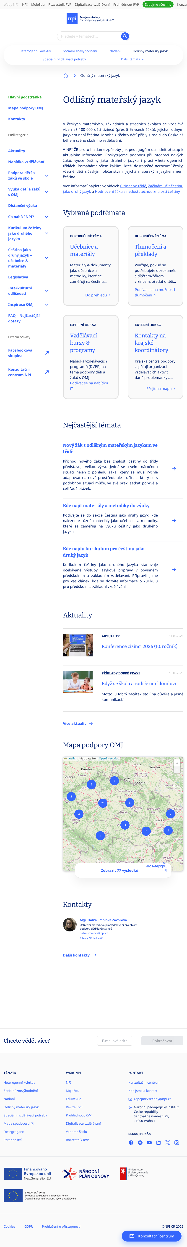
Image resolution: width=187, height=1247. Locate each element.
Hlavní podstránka (25, 97)
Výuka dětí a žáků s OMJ (24, 192)
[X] (167, 1142)
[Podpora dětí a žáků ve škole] (46, 175)
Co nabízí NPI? (21, 216)
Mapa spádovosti (17, 1123)
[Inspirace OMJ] (46, 305)
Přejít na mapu (159, 388)
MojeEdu (38, 4)
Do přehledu (96, 295)
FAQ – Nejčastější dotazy (24, 318)
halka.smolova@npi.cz (94, 933)
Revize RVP (74, 1107)
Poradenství (13, 1140)
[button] (168, 830)
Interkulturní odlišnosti (20, 290)
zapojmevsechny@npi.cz (152, 1099)
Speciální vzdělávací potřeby (64, 59)
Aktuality (16, 150)
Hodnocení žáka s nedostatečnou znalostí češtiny (137, 191)
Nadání (115, 51)
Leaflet (71, 758)
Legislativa (18, 277)
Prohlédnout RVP (126, 4)
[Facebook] (131, 1142)
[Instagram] (176, 1142)
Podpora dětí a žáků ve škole (21, 175)
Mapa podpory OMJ (25, 108)
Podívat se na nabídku (89, 383)
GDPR (28, 1226)
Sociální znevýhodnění (80, 51)
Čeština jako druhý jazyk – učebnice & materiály (20, 258)
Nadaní (9, 1099)
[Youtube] (149, 1142)
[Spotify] (140, 1142)
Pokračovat (162, 1040)
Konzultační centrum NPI (19, 372)
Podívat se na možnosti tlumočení (155, 292)
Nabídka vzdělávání (26, 161)
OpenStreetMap (109, 758)
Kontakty (16, 118)
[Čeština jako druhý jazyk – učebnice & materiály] (46, 258)
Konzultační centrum (144, 1082)
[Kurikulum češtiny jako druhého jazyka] (46, 233)
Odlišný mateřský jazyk (150, 51)
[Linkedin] (158, 1142)
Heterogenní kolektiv (35, 51)
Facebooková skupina (20, 353)
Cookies (9, 1226)
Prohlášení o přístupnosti (61, 1226)
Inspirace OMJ (21, 304)
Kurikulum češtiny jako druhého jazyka (24, 233)
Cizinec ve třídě (133, 185)
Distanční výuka (22, 205)
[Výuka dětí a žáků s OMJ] (46, 192)
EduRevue (73, 1099)
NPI (25, 4)
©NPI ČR (168, 1226)
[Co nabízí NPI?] (46, 217)
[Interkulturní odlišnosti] (46, 291)
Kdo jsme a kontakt (142, 1090)
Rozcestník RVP (59, 4)
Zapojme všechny (158, 4)
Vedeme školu (76, 1131)
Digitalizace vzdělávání (92, 4)
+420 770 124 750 (91, 938)
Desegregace (14, 1131)
